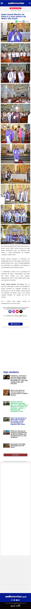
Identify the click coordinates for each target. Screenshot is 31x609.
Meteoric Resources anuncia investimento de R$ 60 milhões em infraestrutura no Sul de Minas (19, 434)
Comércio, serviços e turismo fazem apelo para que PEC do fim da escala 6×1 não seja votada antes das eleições (19, 379)
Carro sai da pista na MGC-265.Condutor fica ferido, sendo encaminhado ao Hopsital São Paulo (18, 421)
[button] (2, 3)
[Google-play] (19, 600)
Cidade (19, 10)
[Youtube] (17, 311)
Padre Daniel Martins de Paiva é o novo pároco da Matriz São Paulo (13, 16)
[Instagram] (13, 311)
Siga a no (9, 315)
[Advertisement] (15, 478)
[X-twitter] (21, 311)
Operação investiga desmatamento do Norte (18, 445)
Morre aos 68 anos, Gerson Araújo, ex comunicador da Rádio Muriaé (19, 392)
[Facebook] (10, 311)
